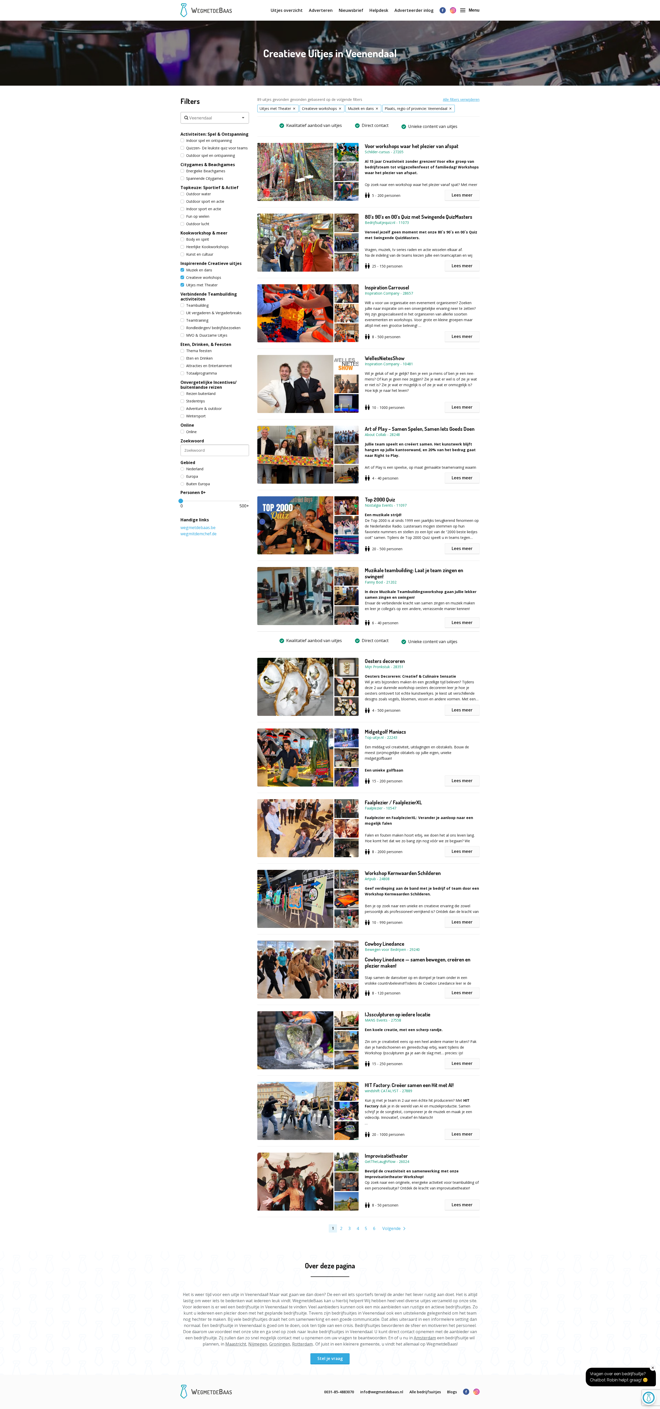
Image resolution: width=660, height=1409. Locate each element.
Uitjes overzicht (287, 10)
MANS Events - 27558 (383, 1020)
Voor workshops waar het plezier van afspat (411, 146)
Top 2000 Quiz (380, 499)
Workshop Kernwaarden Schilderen (403, 873)
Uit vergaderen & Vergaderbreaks (214, 312)
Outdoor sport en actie (205, 201)
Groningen (279, 1344)
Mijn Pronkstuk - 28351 (384, 666)
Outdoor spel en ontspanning (210, 155)
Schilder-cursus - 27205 (384, 151)
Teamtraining (197, 320)
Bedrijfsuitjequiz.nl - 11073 (387, 222)
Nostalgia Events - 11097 (386, 505)
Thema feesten (199, 350)
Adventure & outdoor (204, 408)
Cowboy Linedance (384, 944)
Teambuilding (197, 305)
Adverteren (321, 10)
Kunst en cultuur (199, 254)
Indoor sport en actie (203, 208)
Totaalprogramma (201, 373)
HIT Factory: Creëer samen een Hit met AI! (409, 1085)
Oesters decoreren (385, 661)
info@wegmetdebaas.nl (381, 1391)
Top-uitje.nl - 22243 (381, 737)
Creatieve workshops (203, 277)
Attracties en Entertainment (209, 365)
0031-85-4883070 (339, 1391)
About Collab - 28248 (382, 434)
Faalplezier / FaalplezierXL (393, 802)
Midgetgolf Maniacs (385, 731)
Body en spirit (197, 239)
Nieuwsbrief (351, 10)
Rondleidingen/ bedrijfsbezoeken (213, 327)
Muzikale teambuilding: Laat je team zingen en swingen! (414, 573)
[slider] (180, 501)
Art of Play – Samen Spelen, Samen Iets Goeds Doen (419, 429)
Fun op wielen (197, 216)
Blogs (452, 1391)
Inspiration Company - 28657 (389, 293)
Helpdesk (378, 10)
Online (191, 431)
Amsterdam (425, 1338)
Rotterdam (302, 1344)
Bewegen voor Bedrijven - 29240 (392, 949)
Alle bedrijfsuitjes (425, 1391)
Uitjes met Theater (202, 284)
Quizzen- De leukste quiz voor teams (217, 147)
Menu (474, 10)
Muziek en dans (199, 270)
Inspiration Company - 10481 (389, 363)
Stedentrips (195, 401)
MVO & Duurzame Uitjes (206, 335)
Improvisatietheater (386, 1156)
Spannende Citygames (204, 178)
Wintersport (196, 416)
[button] (311, 172)
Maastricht (235, 1344)
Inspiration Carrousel (387, 287)
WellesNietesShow (385, 358)
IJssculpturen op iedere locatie (397, 1014)
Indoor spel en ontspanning (209, 140)
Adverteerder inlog (413, 10)
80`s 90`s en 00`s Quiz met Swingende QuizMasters (418, 217)
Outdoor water (198, 193)
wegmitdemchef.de (198, 534)
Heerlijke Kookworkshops (207, 246)
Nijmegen (257, 1344)
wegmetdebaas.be (198, 527)
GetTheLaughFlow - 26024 (387, 1161)
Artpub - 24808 (377, 878)
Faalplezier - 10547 (380, 808)
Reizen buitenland (201, 393)
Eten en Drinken (199, 358)
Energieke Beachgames (205, 170)
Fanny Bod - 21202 (381, 582)
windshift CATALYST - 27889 (388, 1090)
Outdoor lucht (197, 223)
